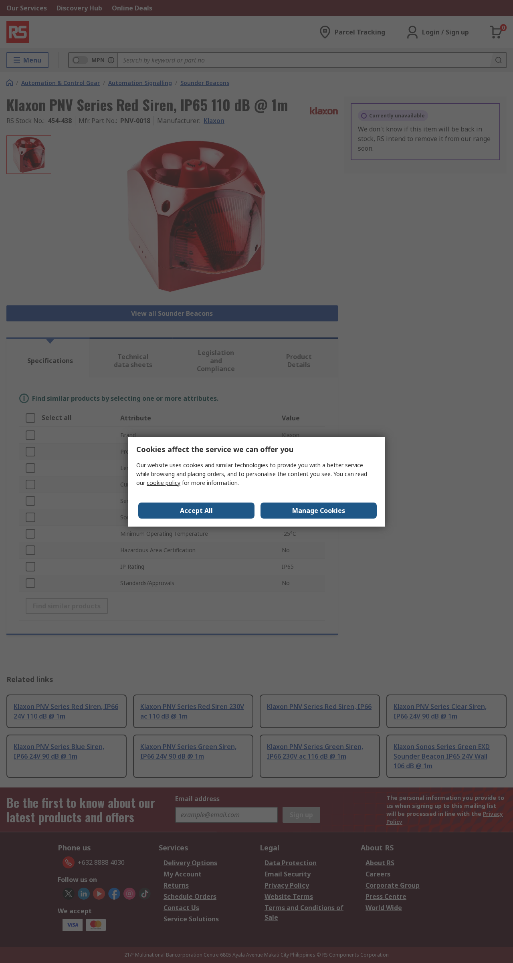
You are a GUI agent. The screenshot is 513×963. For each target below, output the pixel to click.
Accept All (196, 510)
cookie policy (163, 483)
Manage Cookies (318, 510)
